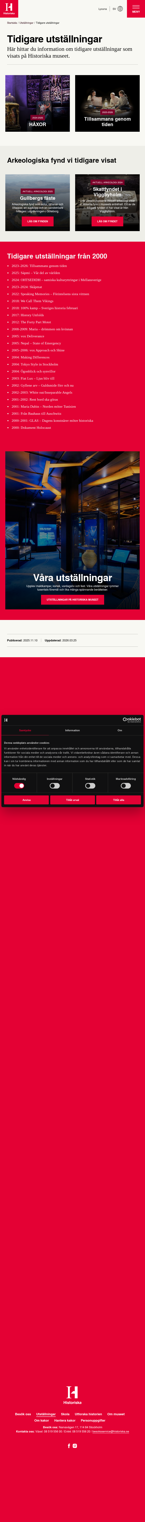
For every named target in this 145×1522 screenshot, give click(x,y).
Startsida (12, 22)
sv (114, 9)
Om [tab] (120, 730)
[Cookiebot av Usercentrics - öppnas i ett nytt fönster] (125, 720)
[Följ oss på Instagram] (75, 1445)
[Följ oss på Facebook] (69, 1445)
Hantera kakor (65, 1420)
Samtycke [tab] (25, 730)
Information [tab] (72, 730)
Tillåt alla (118, 799)
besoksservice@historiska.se (110, 1431)
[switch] (55, 786)
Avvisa (26, 799)
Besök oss (23, 1414)
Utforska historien (88, 1414)
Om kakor (41, 1420)
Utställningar (26, 22)
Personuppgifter (93, 1420)
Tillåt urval (72, 799)
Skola (65, 1414)
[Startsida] (9, 9)
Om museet (116, 1414)
